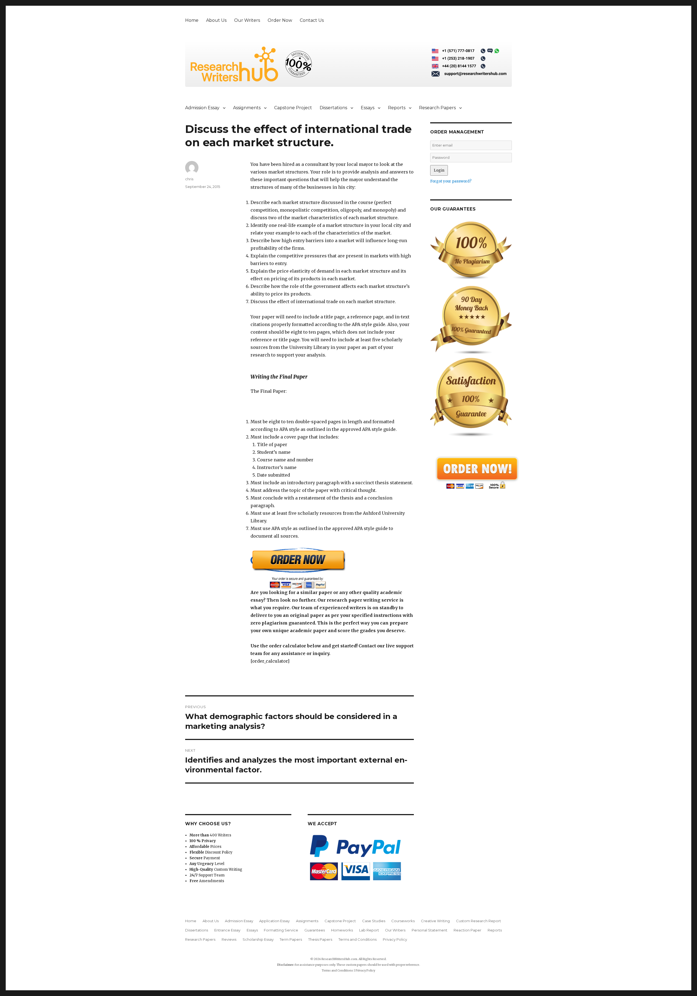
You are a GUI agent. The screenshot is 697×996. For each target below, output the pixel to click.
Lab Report (369, 930)
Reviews (229, 939)
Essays (367, 107)
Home (191, 20)
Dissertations (333, 107)
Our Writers (247, 20)
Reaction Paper (467, 930)
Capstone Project (293, 107)
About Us (216, 20)
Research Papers (437, 107)
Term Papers (291, 939)
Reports (396, 107)
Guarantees (314, 930)
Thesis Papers (320, 939)
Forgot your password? (451, 181)
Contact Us (312, 20)
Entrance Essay (227, 930)
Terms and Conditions (357, 939)
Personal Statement (429, 930)
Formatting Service (281, 930)
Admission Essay (202, 107)
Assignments (247, 107)
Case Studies (373, 921)
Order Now (280, 20)
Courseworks (403, 921)
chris (189, 179)
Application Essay (274, 921)
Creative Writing (435, 921)
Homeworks (342, 930)
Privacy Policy (395, 939)
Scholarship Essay (258, 939)
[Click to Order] (332, 568)
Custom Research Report (478, 921)
